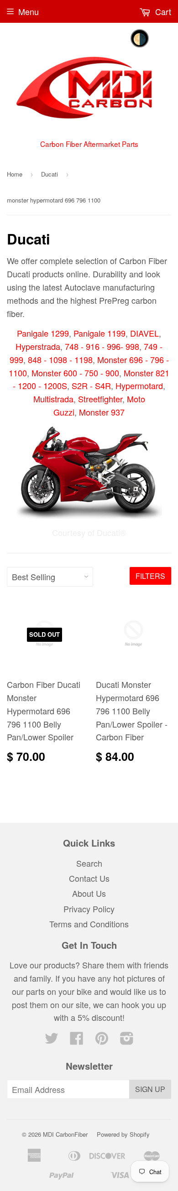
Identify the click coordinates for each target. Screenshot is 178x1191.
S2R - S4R (91, 385)
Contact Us (89, 878)
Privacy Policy (89, 909)
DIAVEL (144, 333)
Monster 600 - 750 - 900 (75, 373)
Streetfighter (100, 399)
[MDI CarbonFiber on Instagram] (127, 1040)
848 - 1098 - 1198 (60, 359)
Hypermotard (139, 385)
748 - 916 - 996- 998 (102, 346)
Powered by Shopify (123, 1134)
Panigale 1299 (43, 333)
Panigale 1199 (99, 333)
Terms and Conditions (89, 924)
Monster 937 (102, 412)
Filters (150, 576)
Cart (162, 11)
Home (14, 174)
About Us (89, 893)
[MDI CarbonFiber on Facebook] (77, 1040)
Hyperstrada (38, 346)
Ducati (49, 174)
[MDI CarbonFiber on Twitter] (51, 1040)
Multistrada (53, 399)
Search (89, 863)
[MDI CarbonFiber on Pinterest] (102, 1040)
